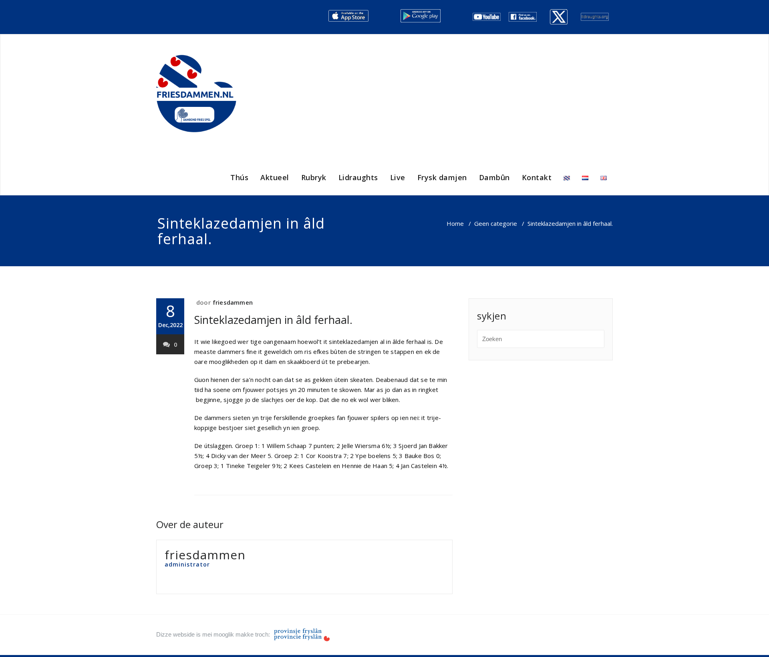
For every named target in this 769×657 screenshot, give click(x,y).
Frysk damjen (442, 177)
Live (397, 177)
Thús (239, 177)
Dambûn (494, 177)
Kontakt (537, 177)
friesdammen (233, 302)
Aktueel (274, 177)
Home (455, 223)
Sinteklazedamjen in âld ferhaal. (273, 319)
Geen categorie (495, 223)
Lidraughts (358, 177)
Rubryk (313, 177)
